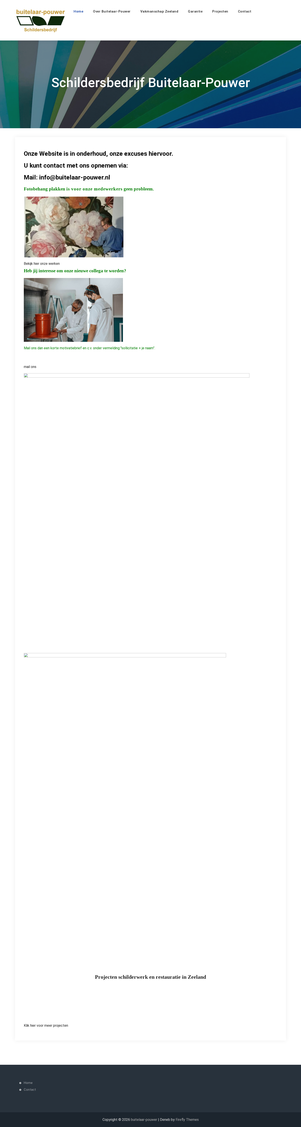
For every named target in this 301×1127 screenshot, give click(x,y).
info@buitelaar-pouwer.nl (74, 177)
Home (78, 11)
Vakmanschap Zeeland (159, 11)
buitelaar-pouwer (144, 1120)
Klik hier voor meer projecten (46, 1025)
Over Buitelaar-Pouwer (112, 11)
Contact (244, 11)
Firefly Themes (187, 1120)
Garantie (195, 11)
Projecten (220, 11)
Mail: (31, 177)
